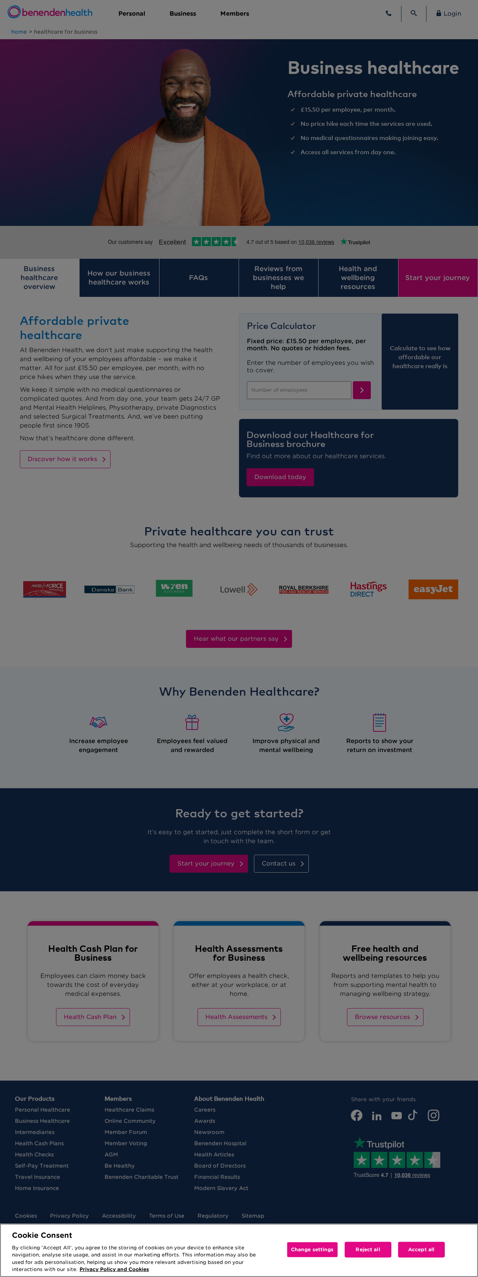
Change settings (312, 1249)
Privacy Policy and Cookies (114, 1269)
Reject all (368, 1249)
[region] (239, 1250)
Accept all (421, 1249)
